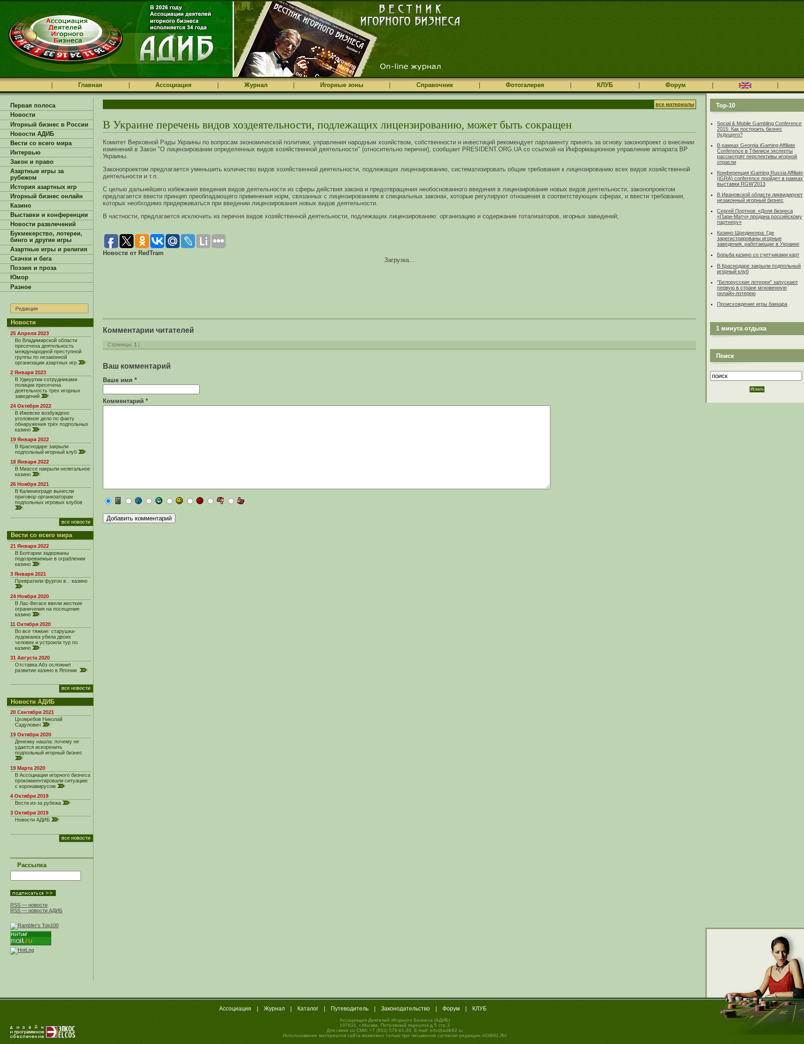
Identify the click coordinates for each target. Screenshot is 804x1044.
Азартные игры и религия (48, 249)
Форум (675, 84)
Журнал (256, 84)
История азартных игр (43, 187)
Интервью (25, 152)
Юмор (19, 277)
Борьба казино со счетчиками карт (758, 254)
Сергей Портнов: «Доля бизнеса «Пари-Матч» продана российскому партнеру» (759, 216)
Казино (20, 205)
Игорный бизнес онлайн (46, 196)
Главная (90, 84)
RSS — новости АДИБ (36, 910)
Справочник (434, 84)
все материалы (675, 104)
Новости (22, 115)
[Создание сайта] (42, 1031)
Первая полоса (32, 105)
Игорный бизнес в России (49, 124)
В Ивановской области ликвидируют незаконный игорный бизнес (760, 197)
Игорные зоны (341, 84)
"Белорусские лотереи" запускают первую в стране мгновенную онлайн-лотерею (757, 287)
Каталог (307, 1008)
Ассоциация (173, 84)
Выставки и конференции (49, 215)
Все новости (75, 522)
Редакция (26, 308)
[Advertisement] (212, 284)
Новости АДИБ (32, 134)
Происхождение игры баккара (752, 304)
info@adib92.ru (446, 1030)
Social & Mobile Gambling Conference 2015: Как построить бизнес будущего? (759, 129)
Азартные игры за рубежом (37, 174)
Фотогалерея (525, 84)
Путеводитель (349, 1008)
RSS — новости (28, 905)
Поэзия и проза (33, 268)
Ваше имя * (120, 380)
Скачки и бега (31, 259)
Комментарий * (125, 400)
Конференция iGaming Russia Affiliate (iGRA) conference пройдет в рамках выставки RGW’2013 (760, 178)
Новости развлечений (43, 224)
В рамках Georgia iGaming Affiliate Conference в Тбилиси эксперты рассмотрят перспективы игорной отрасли (757, 153)
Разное (20, 287)
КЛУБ (605, 84)
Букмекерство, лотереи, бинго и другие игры (46, 236)
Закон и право (32, 162)
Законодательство (405, 1008)
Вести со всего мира (41, 143)
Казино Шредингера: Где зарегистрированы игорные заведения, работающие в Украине (758, 238)
